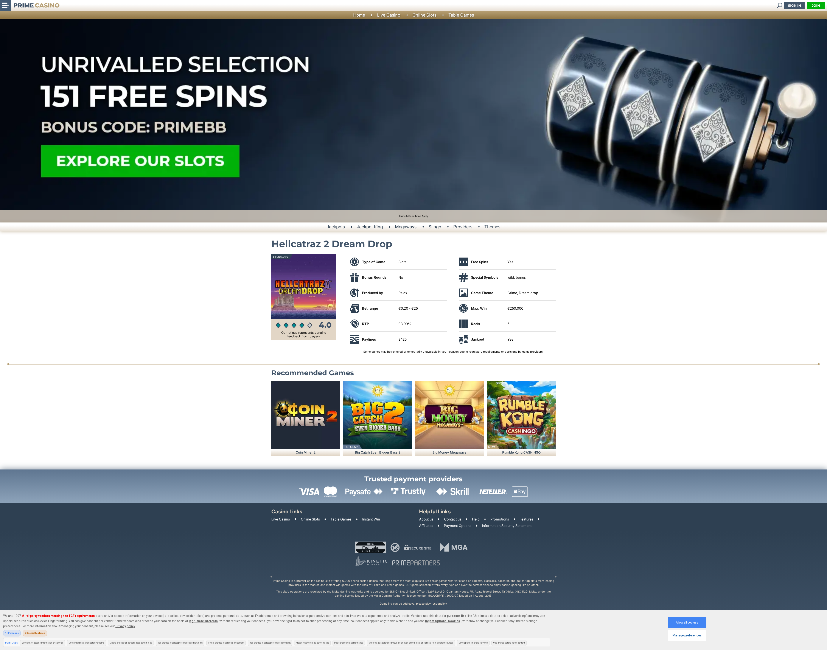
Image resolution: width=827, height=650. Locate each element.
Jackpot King (370, 226)
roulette (477, 580)
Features (526, 519)
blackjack (490, 580)
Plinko (376, 585)
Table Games (461, 15)
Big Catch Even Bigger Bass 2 (377, 452)
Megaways (406, 226)
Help (476, 519)
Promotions (499, 519)
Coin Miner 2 (306, 452)
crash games (395, 585)
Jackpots (336, 226)
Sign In (794, 5)
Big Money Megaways (449, 452)
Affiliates (426, 525)
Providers (462, 226)
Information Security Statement (507, 525)
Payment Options (457, 525)
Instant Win (371, 519)
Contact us (452, 519)
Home (359, 15)
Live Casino (388, 15)
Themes (492, 226)
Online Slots (424, 15)
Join (816, 5)
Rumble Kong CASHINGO (521, 452)
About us (426, 519)
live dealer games (436, 580)
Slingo (435, 226)
